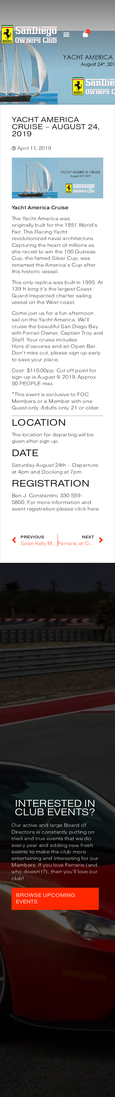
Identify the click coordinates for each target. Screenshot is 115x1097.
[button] (67, 34)
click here (87, 509)
